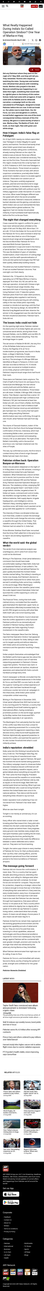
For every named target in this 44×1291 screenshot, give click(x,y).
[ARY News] (22, 5)
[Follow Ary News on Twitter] (14, 1)
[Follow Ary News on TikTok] (35, 1)
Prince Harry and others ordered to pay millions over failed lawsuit (11, 1093)
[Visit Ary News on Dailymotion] (30, 1)
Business (7, 1249)
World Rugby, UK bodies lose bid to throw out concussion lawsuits (11, 1113)
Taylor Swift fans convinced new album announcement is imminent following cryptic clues (20, 1008)
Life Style (7, 1255)
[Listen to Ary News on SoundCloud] (41, 1)
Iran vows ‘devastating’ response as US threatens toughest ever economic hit (11, 1152)
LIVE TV (34, 6)
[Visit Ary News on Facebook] (3, 1)
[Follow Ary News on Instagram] (19, 1)
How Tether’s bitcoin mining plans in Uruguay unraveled (11, 1132)
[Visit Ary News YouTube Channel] (25, 1)
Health (6, 1258)
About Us (7, 1223)
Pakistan (7, 1243)
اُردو (40, 6)
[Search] (7, 6)
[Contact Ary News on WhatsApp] (9, 1)
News (8, 979)
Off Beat (27, 1252)
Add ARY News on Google (32, 44)
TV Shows (27, 1246)
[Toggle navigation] (3, 6)
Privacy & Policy (9, 1231)
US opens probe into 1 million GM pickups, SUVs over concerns (32, 1132)
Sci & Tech (7, 1252)
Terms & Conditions (11, 1229)
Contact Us (8, 1220)
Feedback (7, 1217)
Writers (6, 1226)
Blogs (26, 1255)
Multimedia (28, 1243)
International (8, 1246)
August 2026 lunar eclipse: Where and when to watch (30, 1151)
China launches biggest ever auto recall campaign (32, 1113)
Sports (26, 1249)
